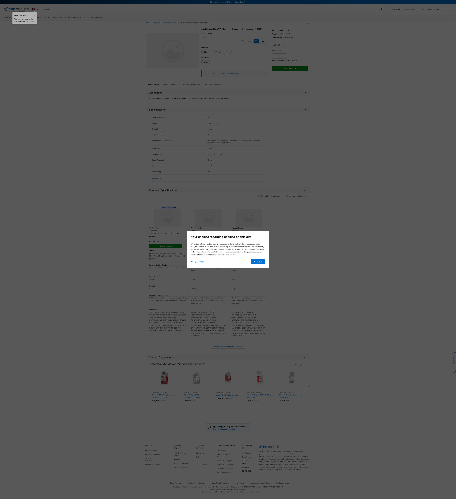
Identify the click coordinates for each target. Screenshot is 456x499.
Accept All (258, 262)
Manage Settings (197, 262)
